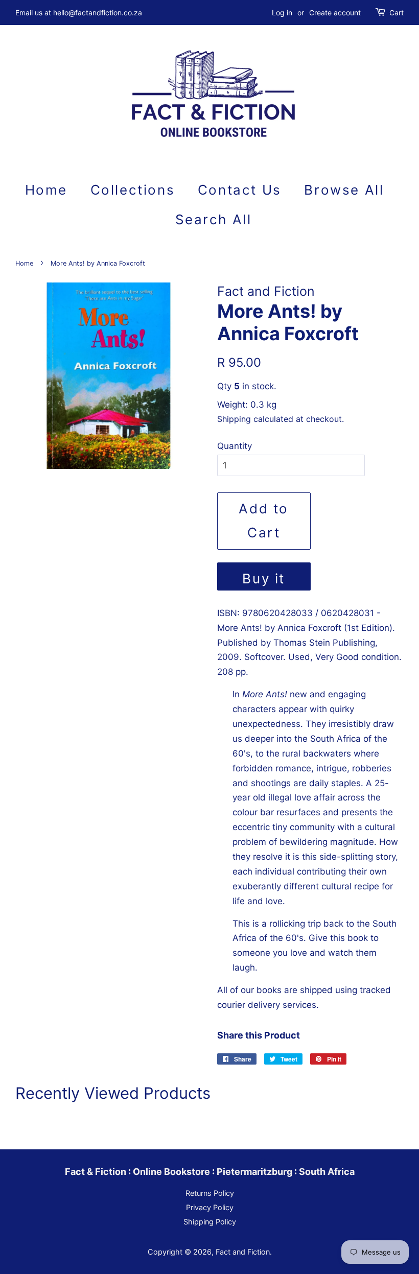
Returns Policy (209, 1193)
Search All (213, 219)
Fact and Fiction (243, 1251)
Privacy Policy (210, 1207)
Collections (132, 190)
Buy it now (263, 581)
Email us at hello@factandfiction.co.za (78, 12)
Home (46, 190)
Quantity (234, 446)
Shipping (234, 419)
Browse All (344, 190)
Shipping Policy (209, 1221)
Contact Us (240, 190)
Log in (282, 12)
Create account (335, 12)
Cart (396, 12)
